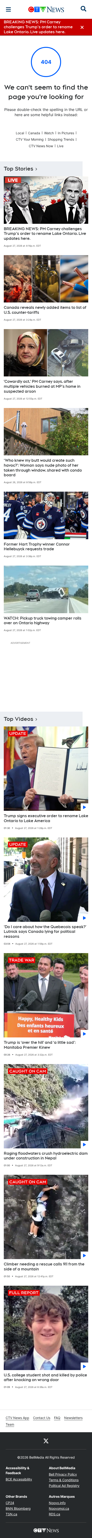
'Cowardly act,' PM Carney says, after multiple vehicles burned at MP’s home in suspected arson (42, 386)
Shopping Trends (61, 139)
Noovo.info (57, 1503)
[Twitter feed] (46, 1441)
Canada (34, 133)
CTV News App (17, 1418)
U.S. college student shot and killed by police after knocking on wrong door (45, 1377)
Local (20, 133)
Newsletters (73, 1418)
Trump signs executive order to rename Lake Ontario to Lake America (46, 818)
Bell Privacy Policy (63, 1474)
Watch (49, 133)
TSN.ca (11, 1514)
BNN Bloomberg (18, 1508)
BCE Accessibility (19, 1479)
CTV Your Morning (30, 139)
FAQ (57, 1418)
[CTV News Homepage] (46, 9)
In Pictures (66, 133)
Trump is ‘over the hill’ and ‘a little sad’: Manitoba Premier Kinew (40, 1045)
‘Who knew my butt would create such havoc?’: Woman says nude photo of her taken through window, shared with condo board (43, 467)
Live (60, 146)
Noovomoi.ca (59, 1508)
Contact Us (41, 1418)
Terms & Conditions (64, 1480)
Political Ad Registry (64, 1486)
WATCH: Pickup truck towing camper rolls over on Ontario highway (42, 620)
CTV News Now (41, 146)
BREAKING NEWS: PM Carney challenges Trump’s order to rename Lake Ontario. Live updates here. (45, 234)
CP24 (10, 1503)
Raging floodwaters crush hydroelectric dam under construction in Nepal (46, 1156)
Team (10, 1424)
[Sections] (8, 9)
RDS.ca (54, 1514)
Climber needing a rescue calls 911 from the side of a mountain (44, 1266)
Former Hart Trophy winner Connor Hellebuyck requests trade (37, 546)
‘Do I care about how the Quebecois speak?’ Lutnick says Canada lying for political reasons (45, 932)
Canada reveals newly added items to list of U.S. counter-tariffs (45, 310)
